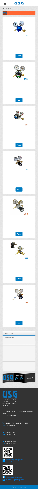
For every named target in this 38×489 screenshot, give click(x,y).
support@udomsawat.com (14, 462)
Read (19, 56)
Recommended (9, 338)
